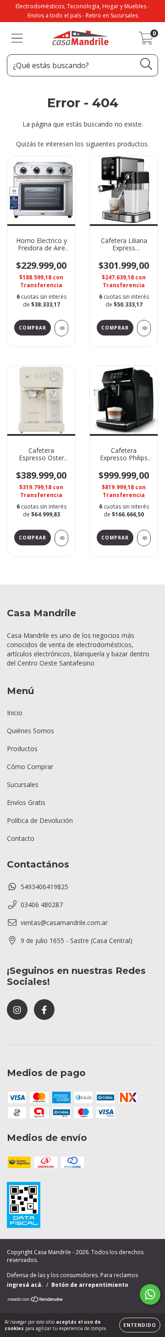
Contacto (20, 838)
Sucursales (22, 784)
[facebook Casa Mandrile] (44, 1009)
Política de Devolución (40, 820)
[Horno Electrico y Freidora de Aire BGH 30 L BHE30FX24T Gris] (61, 328)
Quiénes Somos (30, 730)
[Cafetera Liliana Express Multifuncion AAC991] (144, 328)
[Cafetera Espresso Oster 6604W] (61, 538)
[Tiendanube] (35, 1300)
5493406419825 (44, 886)
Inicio (14, 712)
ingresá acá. (25, 1285)
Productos (22, 748)
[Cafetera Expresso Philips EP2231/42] (144, 538)
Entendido (139, 1325)
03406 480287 (42, 904)
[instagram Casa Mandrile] (17, 1009)
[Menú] (17, 38)
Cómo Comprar (30, 766)
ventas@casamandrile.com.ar (64, 922)
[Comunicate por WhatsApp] (150, 1294)
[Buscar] (146, 64)
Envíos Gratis (26, 802)
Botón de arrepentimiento (89, 1285)
